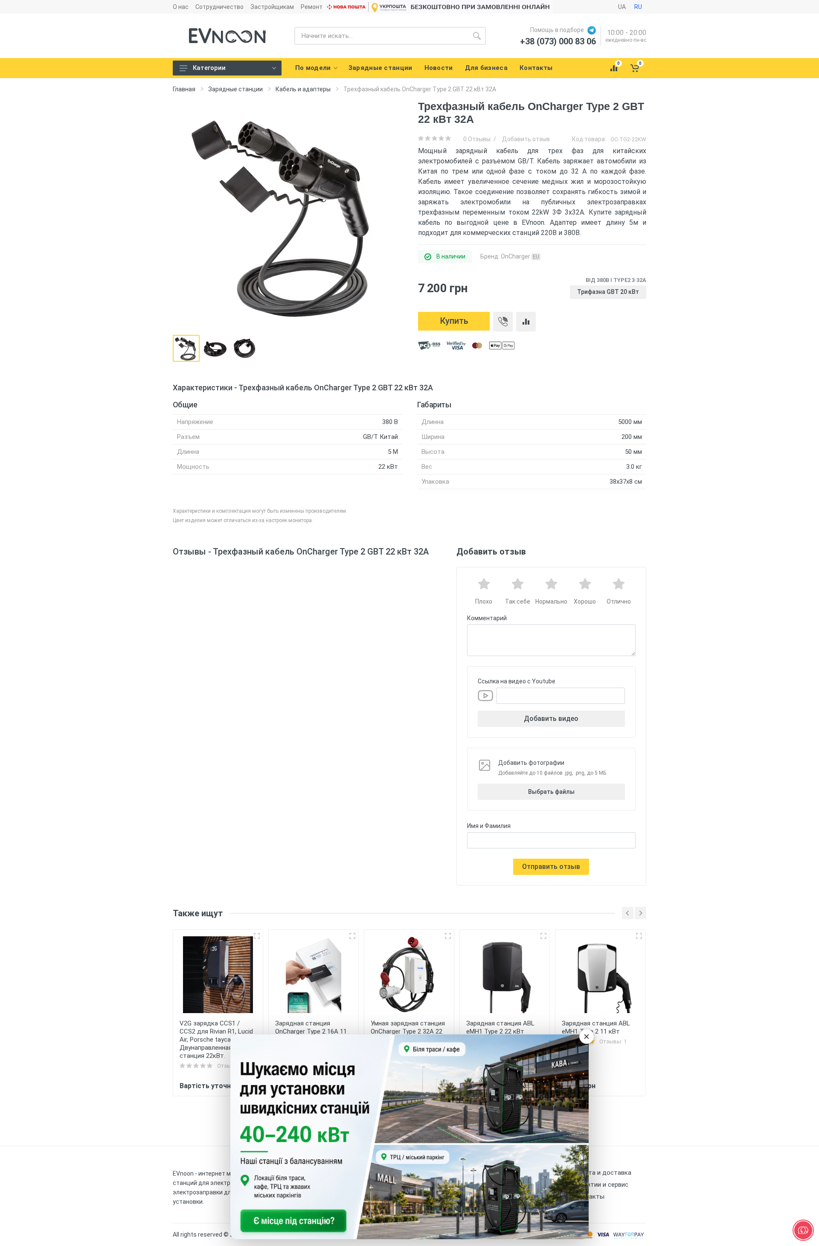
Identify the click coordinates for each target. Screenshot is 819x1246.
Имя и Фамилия (489, 825)
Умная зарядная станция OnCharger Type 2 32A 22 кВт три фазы (408, 1031)
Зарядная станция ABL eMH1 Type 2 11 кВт (596, 1027)
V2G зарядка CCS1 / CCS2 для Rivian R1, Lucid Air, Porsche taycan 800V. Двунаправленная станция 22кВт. (216, 1039)
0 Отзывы (477, 139)
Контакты (589, 1196)
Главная (184, 89)
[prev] (627, 913)
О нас (181, 7)
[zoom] (256, 935)
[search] (477, 36)
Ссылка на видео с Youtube (516, 681)
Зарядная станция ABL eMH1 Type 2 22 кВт (500, 1027)
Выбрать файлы (551, 791)
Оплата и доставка (602, 1172)
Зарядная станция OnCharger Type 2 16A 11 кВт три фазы (311, 1031)
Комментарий (487, 618)
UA (622, 6)
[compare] (526, 321)
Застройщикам (272, 7)
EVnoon (183, 1173)
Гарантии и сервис (601, 1184)
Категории (209, 68)
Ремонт (311, 7)
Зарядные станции (235, 89)
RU (638, 6)
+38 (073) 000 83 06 (558, 41)
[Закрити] (586, 1036)
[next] (640, 913)
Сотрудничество (219, 7)
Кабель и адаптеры (303, 89)
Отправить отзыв (551, 867)
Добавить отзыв (526, 139)
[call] (503, 321)
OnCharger (520, 256)
